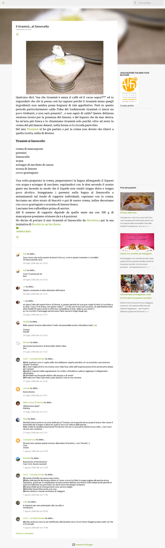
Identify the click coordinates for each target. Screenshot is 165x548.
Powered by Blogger (84, 545)
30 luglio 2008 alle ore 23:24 (35, 335)
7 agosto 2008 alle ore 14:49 (35, 528)
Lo (24, 287)
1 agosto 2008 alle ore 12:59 (35, 467)
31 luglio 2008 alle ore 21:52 (35, 433)
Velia (25, 419)
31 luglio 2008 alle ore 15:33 (35, 352)
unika (25, 502)
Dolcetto (27, 458)
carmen (26, 388)
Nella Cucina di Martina (33, 402)
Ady (25, 254)
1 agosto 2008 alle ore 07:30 (35, 451)
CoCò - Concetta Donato (34, 359)
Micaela (26, 342)
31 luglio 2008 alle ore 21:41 (35, 412)
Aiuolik (26, 322)
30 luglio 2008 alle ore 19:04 (35, 263)
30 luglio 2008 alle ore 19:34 (35, 280)
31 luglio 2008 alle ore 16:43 (35, 381)
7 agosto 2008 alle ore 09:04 (35, 511)
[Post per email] (17, 229)
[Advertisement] (137, 146)
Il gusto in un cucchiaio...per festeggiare (136, 254)
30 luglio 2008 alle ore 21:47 (35, 315)
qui (94, 325)
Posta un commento (25, 533)
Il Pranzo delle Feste (128, 213)
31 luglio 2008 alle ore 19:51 (35, 395)
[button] (17, 34)
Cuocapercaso (29, 439)
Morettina (93, 220)
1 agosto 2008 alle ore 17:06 (35, 495)
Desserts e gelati (23, 231)
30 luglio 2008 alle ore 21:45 (35, 294)
